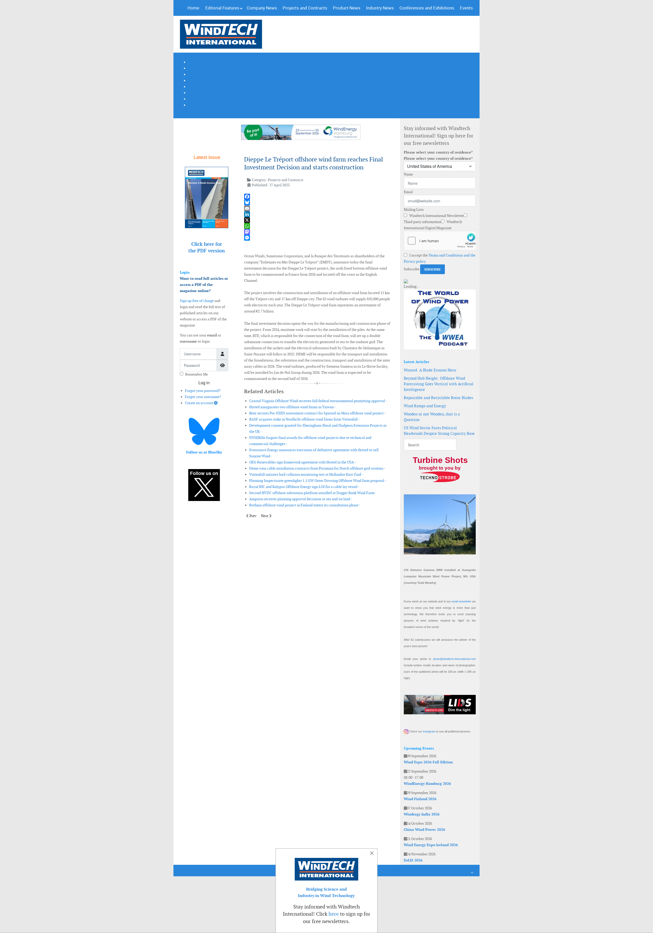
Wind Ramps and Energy (425, 405)
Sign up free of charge (197, 300)
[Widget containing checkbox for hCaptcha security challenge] (440, 240)
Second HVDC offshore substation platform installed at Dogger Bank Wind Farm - (312, 493)
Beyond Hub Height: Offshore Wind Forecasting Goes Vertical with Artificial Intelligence (438, 384)
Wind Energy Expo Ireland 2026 (431, 845)
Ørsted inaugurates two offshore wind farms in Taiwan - (292, 407)
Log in (204, 383)
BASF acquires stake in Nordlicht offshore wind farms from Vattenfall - (304, 419)
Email (408, 192)
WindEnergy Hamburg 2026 (427, 783)
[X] (317, 220)
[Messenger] (317, 238)
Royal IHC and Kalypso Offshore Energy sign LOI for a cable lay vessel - (304, 486)
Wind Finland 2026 (420, 799)
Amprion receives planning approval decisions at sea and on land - (300, 499)
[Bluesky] (317, 202)
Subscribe (411, 269)
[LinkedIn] (317, 214)
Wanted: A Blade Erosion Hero (430, 370)
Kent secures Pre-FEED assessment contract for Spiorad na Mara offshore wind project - (317, 413)
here (334, 914)
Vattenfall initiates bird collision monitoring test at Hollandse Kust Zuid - (306, 474)
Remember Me (196, 374)
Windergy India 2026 (421, 814)
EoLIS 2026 (413, 860)
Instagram (429, 731)
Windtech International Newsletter (436, 215)
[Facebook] (317, 197)
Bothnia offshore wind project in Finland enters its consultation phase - (304, 505)
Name (408, 174)
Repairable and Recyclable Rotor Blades (438, 397)
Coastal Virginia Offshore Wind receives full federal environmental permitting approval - (318, 401)
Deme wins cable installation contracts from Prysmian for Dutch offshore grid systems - (317, 468)
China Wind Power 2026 (424, 829)
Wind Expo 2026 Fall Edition (428, 762)
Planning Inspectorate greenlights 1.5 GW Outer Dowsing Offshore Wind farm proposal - (317, 480)
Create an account (199, 403)
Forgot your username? (203, 396)
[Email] (317, 208)
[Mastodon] (317, 232)
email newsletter (461, 601)
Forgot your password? (203, 390)
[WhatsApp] (317, 226)
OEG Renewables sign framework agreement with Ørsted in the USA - (302, 462)
